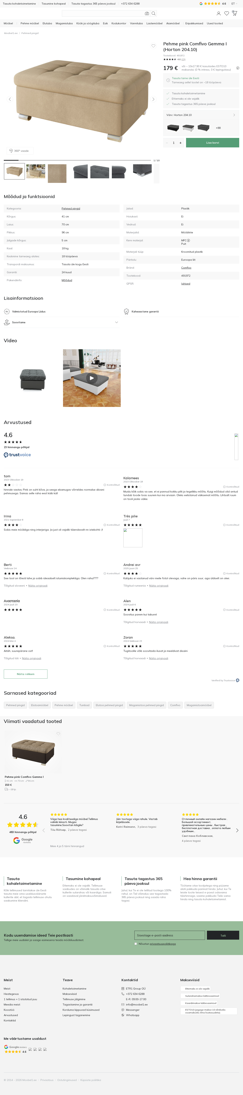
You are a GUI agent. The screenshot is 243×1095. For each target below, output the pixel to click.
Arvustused (11, 1015)
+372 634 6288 (135, 994)
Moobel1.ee (11, 33)
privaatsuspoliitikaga (163, 944)
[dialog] (196, 80)
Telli (223, 935)
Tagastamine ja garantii (77, 1004)
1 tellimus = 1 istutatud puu (20, 999)
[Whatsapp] (236, 1080)
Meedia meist (12, 1004)
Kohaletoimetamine (74, 988)
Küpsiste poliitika (90, 1080)
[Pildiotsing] (147, 13)
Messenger (133, 1010)
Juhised (185, 283)
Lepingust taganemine (76, 1015)
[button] (218, 13)
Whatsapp (132, 1015)
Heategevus (11, 994)
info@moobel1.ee (137, 1004)
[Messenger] (229, 1080)
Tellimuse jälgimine (74, 999)
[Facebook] (210, 1080)
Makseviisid (70, 994)
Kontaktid (10, 1020)
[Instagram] (216, 1080)
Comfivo (186, 267)
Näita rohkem (25, 674)
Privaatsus (47, 1080)
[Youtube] (223, 1080)
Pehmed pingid (30, 33)
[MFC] (188, 240)
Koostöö (9, 1010)
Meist (7, 988)
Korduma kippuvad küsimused (81, 1010)
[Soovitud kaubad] (226, 13)
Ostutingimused (67, 1080)
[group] (75, 827)
